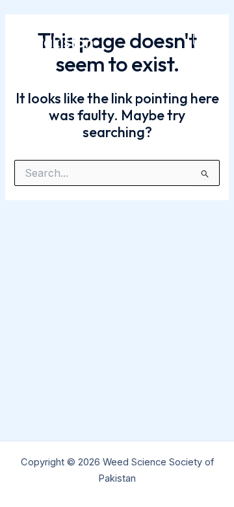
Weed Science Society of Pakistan (91, 32)
